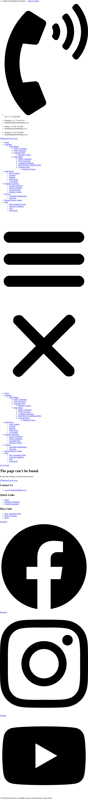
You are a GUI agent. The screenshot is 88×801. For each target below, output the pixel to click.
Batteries (12, 177)
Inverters (12, 175)
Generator (8, 144)
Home (7, 142)
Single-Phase (14, 146)
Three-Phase (18, 157)
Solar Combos (14, 173)
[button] (44, 301)
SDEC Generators (20, 149)
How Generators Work (17, 204)
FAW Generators (20, 151)
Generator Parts (19, 153)
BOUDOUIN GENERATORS (29, 165)
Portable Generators (12, 184)
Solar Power (9, 171)
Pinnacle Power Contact (13, 200)
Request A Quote (24, 155)
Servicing (12, 198)
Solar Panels (13, 179)
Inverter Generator (15, 186)
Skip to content (33, 1)
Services (8, 194)
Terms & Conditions (16, 206)
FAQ (11, 208)
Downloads (13, 210)
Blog (6, 202)
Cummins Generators (26, 163)
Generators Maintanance (18, 196)
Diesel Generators (15, 188)
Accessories (13, 182)
